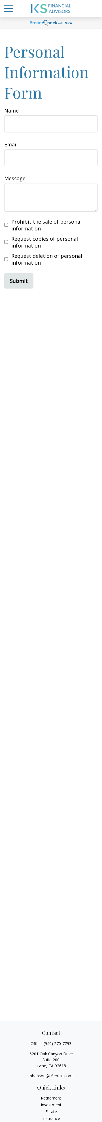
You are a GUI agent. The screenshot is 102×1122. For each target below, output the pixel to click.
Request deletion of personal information (46, 259)
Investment (51, 1104)
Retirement (51, 1098)
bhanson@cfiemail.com (51, 1075)
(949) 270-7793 (57, 1043)
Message (15, 178)
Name (11, 110)
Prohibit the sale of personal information (46, 225)
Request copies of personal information (44, 242)
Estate (51, 1111)
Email (11, 144)
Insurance (51, 1118)
